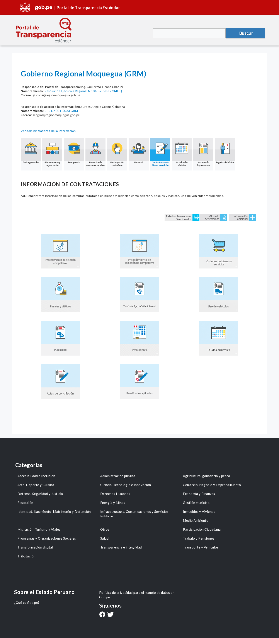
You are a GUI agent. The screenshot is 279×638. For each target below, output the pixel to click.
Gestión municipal (197, 503)
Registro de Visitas (225, 162)
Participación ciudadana (117, 164)
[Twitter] (110, 615)
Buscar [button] (246, 33)
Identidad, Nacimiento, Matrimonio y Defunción (54, 511)
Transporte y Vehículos (201, 547)
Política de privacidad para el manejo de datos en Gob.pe (137, 595)
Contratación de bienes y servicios (160, 164)
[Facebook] (102, 614)
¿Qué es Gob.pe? (27, 602)
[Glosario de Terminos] (213, 217)
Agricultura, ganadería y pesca (206, 476)
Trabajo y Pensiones (198, 538)
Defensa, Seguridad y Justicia (40, 494)
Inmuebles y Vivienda (199, 511)
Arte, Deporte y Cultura (35, 485)
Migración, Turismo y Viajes (39, 529)
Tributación (26, 556)
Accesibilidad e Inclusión (36, 476)
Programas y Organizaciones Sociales (46, 538)
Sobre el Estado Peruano (44, 592)
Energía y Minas (112, 503)
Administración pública (117, 476)
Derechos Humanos (115, 494)
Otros (105, 529)
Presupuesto (74, 162)
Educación (25, 503)
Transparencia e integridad (121, 547)
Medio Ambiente (195, 520)
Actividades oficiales (182, 164)
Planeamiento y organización (52, 164)
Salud (104, 538)
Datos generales (31, 162)
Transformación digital (35, 547)
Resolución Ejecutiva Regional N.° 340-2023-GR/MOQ (83, 91)
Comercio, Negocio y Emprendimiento (212, 485)
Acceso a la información (203, 164)
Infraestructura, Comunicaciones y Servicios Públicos (134, 514)
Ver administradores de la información (48, 131)
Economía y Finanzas (199, 494)
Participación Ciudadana (202, 529)
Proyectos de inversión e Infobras (95, 164)
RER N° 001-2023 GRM (61, 111)
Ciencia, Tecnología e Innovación (125, 485)
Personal (138, 162)
